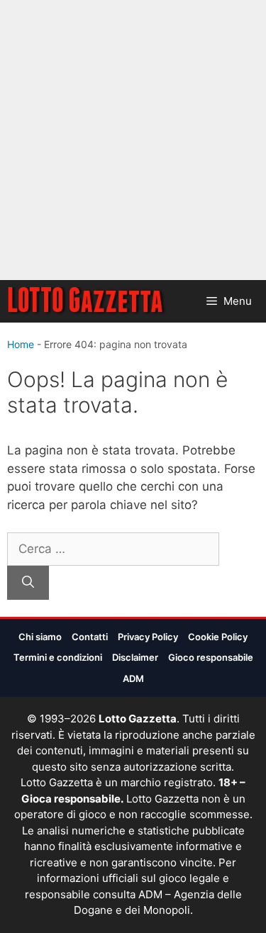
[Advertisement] (133, 140)
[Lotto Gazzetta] (87, 301)
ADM (133, 678)
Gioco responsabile (210, 657)
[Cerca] (28, 583)
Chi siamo (40, 636)
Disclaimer (135, 657)
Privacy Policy (148, 636)
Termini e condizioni (57, 657)
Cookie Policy (218, 636)
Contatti (90, 636)
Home (20, 344)
